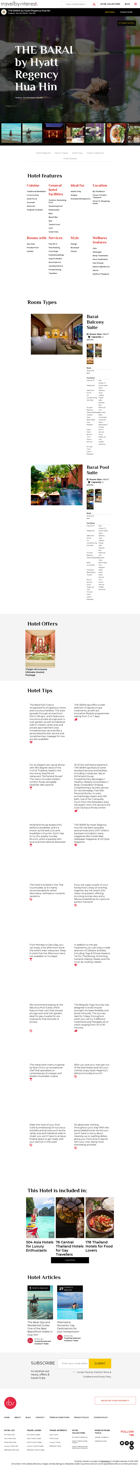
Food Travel (53, 1438)
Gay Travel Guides (34, 1438)
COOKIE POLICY (101, 1417)
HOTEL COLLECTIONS (110, 4)
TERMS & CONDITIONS (59, 1417)
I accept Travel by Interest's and (93, 1374)
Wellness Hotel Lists (11, 1450)
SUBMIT (100, 1363)
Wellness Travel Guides (35, 1450)
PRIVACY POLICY (81, 1417)
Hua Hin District (22, 13)
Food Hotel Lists (10, 1442)
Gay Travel (53, 1434)
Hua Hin (32, 13)
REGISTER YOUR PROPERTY (115, 1400)
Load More (70, 1260)
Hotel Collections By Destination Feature (80, 1447)
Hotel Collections (95, 153)
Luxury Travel (54, 1442)
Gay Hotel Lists (10, 1438)
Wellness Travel (55, 1446)
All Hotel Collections (80, 1437)
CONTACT (40, 1417)
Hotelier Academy (102, 1437)
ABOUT (17, 1417)
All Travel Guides (33, 1434)
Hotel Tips (77, 153)
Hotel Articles (70, 158)
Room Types (61, 153)
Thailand (11, 13)
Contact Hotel (126, 12)
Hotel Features (43, 153)
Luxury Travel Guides (35, 1446)
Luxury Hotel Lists (11, 1446)
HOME (7, 1417)
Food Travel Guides (34, 1442)
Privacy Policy (104, 1376)
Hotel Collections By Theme (80, 1441)
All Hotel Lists (9, 1434)
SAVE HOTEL (127, 23)
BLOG (127, 4)
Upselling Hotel (101, 1441)
